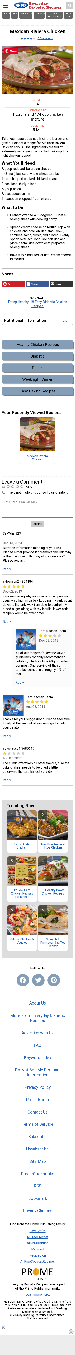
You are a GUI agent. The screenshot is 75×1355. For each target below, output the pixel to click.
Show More (65, 321)
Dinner (37, 367)
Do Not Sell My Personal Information (37, 1072)
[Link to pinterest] (54, 980)
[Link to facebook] (23, 980)
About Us (37, 1003)
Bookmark (37, 1198)
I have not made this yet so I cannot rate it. (37, 493)
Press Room (37, 1099)
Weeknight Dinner (37, 379)
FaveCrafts (38, 1231)
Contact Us (38, 1112)
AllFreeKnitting (37, 1243)
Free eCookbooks (37, 1173)
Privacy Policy (38, 1087)
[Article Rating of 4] (28, 38)
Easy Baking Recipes (38, 391)
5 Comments (45, 38)
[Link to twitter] (38, 980)
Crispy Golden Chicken (22, 846)
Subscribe (37, 1136)
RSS (37, 1185)
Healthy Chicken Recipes (37, 344)
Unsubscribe (37, 1149)
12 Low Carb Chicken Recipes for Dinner (22, 894)
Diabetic (37, 356)
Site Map (37, 1161)
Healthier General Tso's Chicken (53, 846)
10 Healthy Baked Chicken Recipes (53, 892)
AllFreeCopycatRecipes (37, 1261)
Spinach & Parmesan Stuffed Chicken (52, 943)
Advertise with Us (37, 1032)
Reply (7, 569)
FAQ (37, 1045)
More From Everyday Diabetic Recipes (37, 1018)
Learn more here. (37, 1294)
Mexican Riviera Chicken (37, 458)
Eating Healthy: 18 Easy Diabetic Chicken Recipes (37, 304)
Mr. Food (37, 1249)
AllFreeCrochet (37, 1237)
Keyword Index (37, 1057)
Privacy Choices (37, 1210)
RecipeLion (37, 1255)
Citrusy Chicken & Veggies (22, 941)
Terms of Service (37, 1124)
